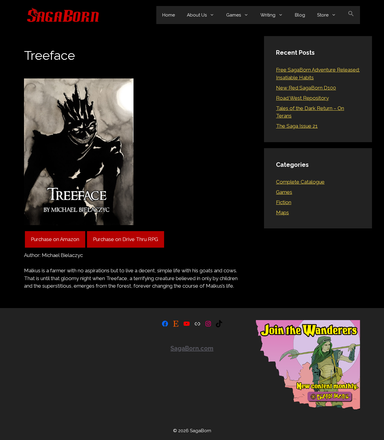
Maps (282, 212)
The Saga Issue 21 (297, 126)
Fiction (283, 202)
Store (322, 15)
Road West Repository (302, 98)
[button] (351, 15)
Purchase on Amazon (55, 239)
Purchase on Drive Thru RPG (125, 239)
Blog (300, 15)
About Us (197, 15)
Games (233, 15)
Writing (267, 15)
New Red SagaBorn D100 (306, 88)
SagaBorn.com (191, 348)
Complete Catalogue (300, 182)
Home (168, 15)
